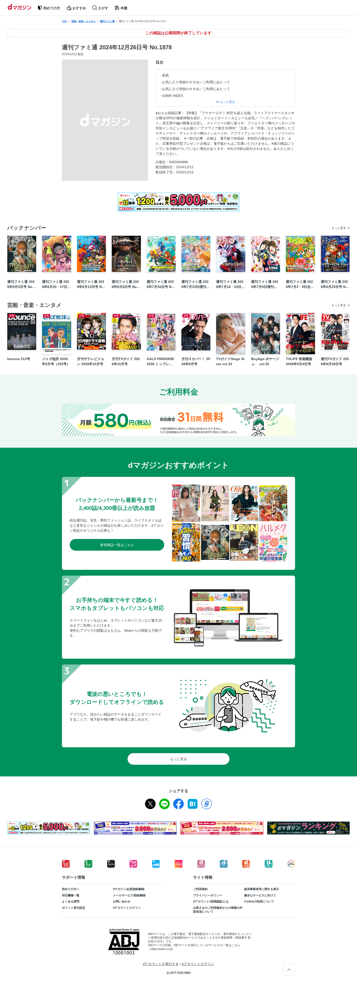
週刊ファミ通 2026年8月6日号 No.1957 (126, 284)
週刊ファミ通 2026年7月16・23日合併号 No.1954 (230, 284)
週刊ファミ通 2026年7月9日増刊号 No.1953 (264, 284)
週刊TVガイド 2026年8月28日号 (335, 361)
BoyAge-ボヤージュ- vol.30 (265, 361)
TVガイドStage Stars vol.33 (230, 361)
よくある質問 (70, 901)
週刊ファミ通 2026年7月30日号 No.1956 (161, 284)
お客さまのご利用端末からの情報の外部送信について (218, 909)
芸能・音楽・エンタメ (83, 21)
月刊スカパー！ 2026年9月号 (195, 361)
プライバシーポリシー (207, 895)
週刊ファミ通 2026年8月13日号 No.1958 (91, 284)
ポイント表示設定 (73, 907)
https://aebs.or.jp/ (162, 949)
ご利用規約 (200, 889)
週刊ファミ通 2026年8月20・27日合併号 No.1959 (56, 284)
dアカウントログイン (127, 907)
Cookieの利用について (259, 901)
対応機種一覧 (70, 895)
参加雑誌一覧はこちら (117, 545)
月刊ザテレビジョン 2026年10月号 (90, 361)
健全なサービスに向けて (260, 895)
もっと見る (339, 228)
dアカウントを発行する (161, 964)
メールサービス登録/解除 (129, 895)
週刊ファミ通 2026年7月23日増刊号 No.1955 (195, 284)
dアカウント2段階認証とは (211, 901)
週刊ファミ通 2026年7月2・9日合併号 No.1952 (300, 284)
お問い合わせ (121, 901)
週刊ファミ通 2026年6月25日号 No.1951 (335, 284)
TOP (64, 21)
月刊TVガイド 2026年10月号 (126, 361)
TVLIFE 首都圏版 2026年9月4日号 (299, 361)
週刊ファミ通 (107, 21)
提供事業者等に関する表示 (261, 889)
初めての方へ (70, 889)
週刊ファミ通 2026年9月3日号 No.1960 (21, 284)
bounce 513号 (18, 359)
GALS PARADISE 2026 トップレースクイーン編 (160, 362)
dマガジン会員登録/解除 (128, 889)
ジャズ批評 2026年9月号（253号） (56, 361)
